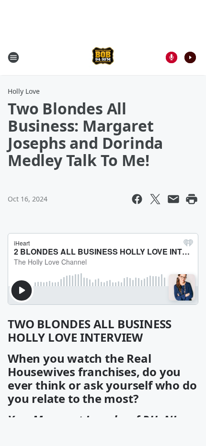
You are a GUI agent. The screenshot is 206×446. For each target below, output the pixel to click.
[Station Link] (103, 57)
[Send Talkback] (171, 57)
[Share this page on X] (155, 199)
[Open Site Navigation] (13, 57)
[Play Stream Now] (190, 57)
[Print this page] (191, 199)
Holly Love (24, 91)
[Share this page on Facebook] (137, 199)
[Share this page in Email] (173, 199)
